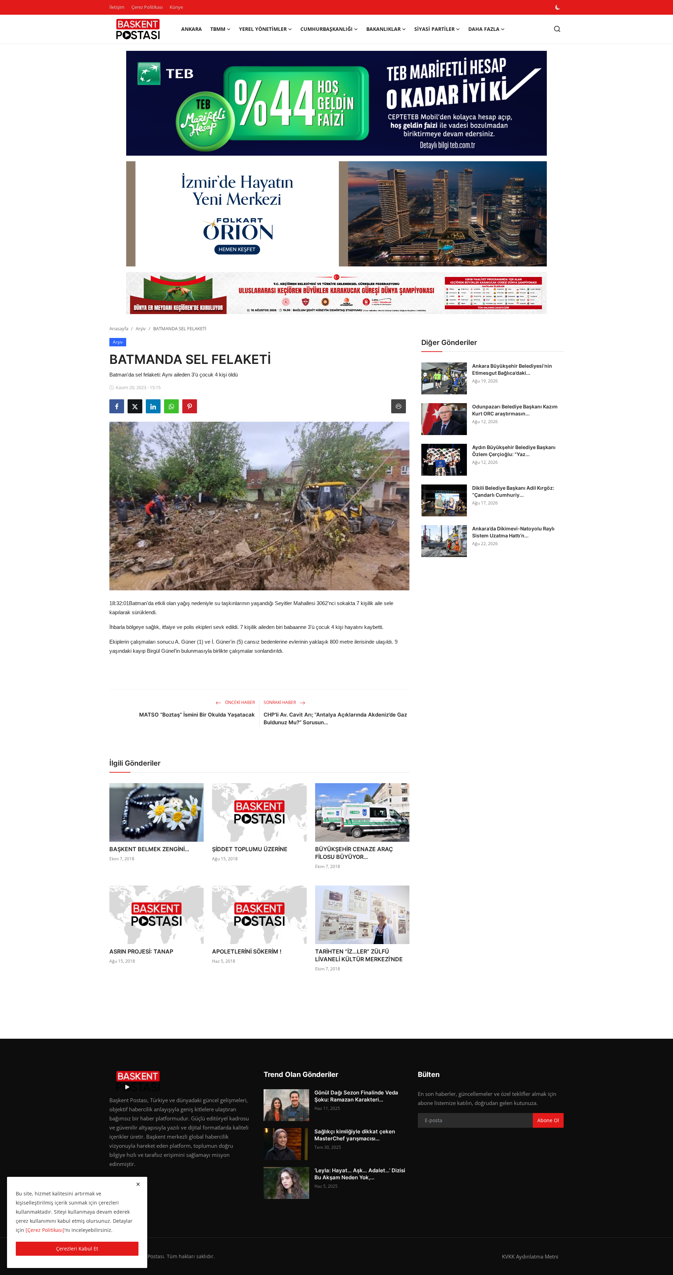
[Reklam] (336, 293)
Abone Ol (548, 1120)
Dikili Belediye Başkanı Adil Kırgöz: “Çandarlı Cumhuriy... (513, 491)
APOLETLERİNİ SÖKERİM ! (246, 951)
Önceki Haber (239, 702)
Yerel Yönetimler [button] (263, 29)
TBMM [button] (217, 29)
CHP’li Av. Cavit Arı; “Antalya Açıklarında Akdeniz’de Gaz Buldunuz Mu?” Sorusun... (335, 718)
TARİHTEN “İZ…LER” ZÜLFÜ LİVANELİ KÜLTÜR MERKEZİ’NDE (359, 955)
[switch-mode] (558, 7)
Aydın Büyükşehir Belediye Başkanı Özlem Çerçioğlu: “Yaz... (514, 450)
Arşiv (141, 328)
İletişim (116, 7)
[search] (557, 28)
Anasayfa (118, 328)
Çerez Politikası (147, 7)
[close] (138, 1184)
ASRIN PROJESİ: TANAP (141, 951)
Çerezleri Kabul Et (77, 1248)
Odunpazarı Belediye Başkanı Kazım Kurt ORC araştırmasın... (515, 409)
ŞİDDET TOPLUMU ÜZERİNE (249, 849)
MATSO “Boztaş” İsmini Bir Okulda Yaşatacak (197, 714)
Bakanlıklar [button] (383, 29)
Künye (176, 7)
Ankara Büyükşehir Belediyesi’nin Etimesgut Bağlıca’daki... (512, 369)
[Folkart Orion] (336, 213)
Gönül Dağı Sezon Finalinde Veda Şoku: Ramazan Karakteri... (356, 1096)
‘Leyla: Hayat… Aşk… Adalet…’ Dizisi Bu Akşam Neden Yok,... (359, 1174)
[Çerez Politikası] (45, 1230)
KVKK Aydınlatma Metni (530, 1256)
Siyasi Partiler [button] (434, 29)
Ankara (191, 29)
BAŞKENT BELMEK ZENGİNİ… (149, 849)
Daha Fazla (483, 29)
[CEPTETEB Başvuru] (336, 103)
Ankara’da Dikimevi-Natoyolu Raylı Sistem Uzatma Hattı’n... (513, 531)
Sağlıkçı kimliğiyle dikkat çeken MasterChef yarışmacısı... (354, 1135)
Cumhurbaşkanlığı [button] (326, 29)
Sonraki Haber (280, 702)
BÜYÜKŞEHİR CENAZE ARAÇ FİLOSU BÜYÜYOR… (354, 853)
